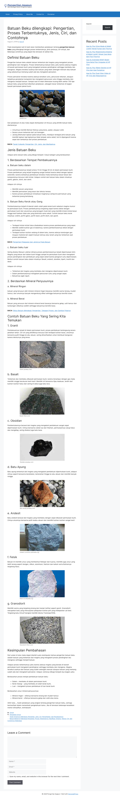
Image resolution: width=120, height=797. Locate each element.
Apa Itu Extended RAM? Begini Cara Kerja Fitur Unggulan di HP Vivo (98, 62)
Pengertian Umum (15, 714)
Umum (12, 712)
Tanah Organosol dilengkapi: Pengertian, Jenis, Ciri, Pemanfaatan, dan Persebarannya (36, 716)
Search (89, 24)
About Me (29, 14)
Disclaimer (51, 14)
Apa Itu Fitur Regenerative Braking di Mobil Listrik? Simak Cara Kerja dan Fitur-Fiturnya (99, 54)
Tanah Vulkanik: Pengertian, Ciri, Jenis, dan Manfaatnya (34, 144)
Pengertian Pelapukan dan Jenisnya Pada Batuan (31, 242)
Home (8, 14)
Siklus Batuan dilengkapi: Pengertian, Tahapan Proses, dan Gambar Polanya (42, 311)
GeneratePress (73, 794)
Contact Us (40, 14)
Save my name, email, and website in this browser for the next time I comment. (39, 776)
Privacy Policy (18, 14)
